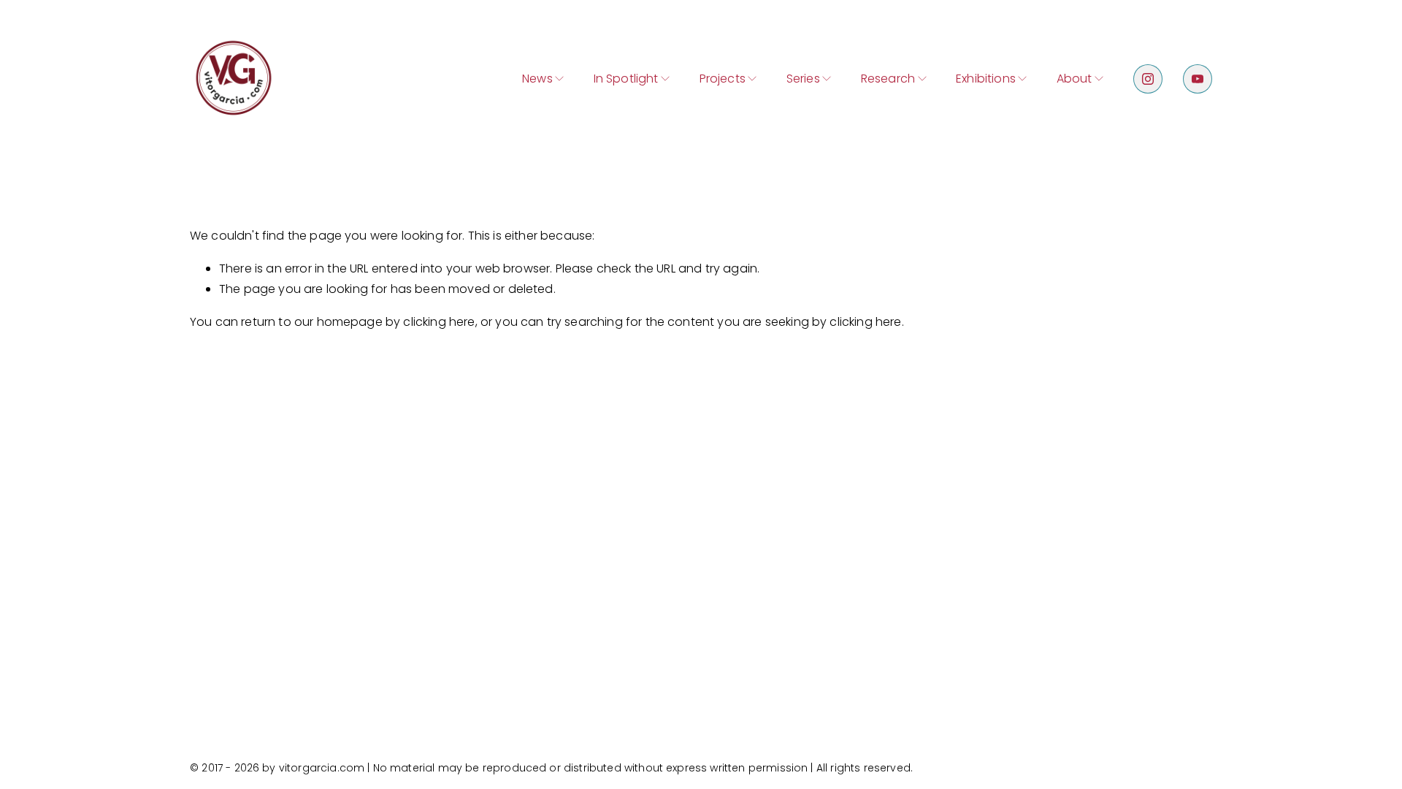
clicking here (439, 321)
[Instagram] (1147, 79)
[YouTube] (1197, 79)
